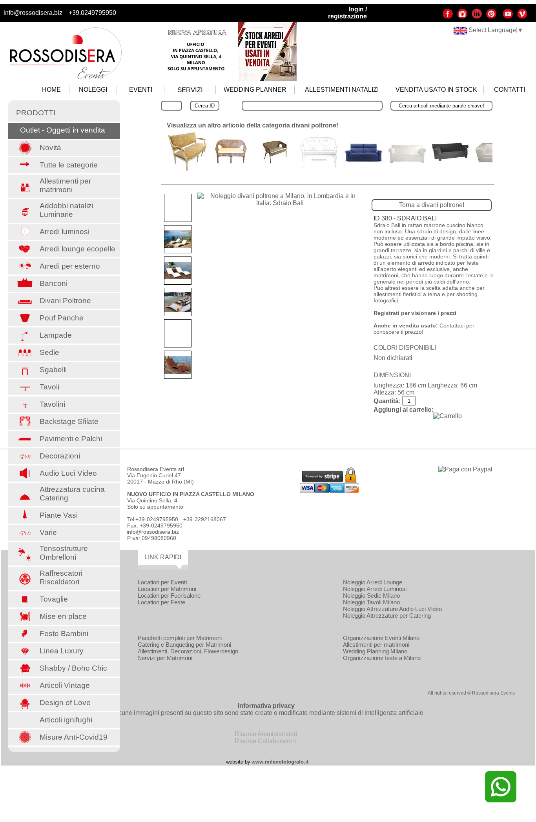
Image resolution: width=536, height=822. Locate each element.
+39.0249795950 (92, 12)
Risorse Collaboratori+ (266, 741)
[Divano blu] (363, 160)
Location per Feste (161, 602)
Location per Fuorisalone (169, 595)
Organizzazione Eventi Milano (381, 638)
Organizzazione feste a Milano (382, 658)
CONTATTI (509, 89)
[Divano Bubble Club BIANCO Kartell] (407, 163)
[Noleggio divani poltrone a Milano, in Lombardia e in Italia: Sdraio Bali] (279, 200)
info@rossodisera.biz (33, 12)
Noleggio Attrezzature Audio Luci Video (392, 609)
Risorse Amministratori (266, 734)
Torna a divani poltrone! (431, 205)
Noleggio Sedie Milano (371, 595)
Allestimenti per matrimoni (376, 644)
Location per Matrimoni (167, 589)
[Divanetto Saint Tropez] (319, 167)
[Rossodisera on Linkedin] (476, 17)
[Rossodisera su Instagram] (462, 17)
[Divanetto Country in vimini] (231, 164)
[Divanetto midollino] (275, 161)
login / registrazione (347, 13)
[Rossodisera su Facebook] (447, 17)
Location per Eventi (162, 582)
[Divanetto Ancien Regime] (187, 168)
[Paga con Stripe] (329, 490)
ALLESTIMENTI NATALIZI (342, 89)
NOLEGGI (93, 89)
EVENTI (140, 89)
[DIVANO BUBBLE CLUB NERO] (450, 159)
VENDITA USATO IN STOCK (436, 89)
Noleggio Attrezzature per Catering (387, 615)
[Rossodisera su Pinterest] (491, 17)
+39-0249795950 (156, 519)
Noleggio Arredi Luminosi (375, 589)
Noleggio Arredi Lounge (372, 582)
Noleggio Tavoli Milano (371, 602)
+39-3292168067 (204, 519)
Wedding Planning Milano (375, 651)
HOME (51, 89)
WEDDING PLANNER (255, 89)
